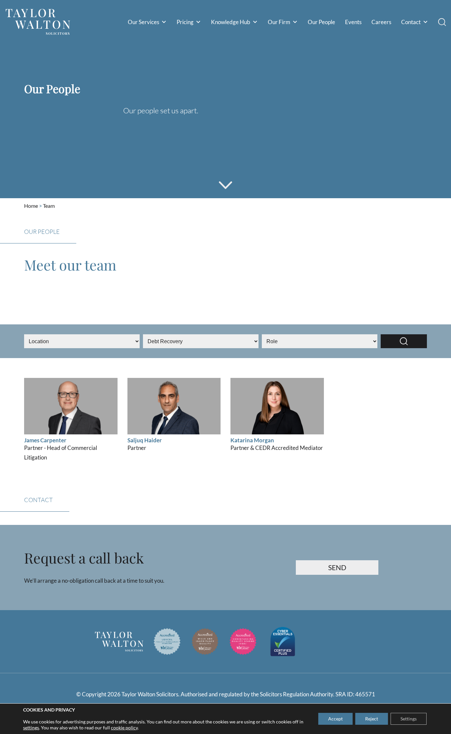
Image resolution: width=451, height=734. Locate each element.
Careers (381, 21)
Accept (335, 718)
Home (31, 205)
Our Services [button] (143, 21)
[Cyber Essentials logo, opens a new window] (282, 641)
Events (353, 21)
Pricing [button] (185, 21)
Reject (371, 718)
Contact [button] (411, 21)
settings (31, 727)
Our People (321, 21)
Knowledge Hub (230, 21)
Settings (408, 718)
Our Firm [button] (279, 21)
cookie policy (124, 727)
